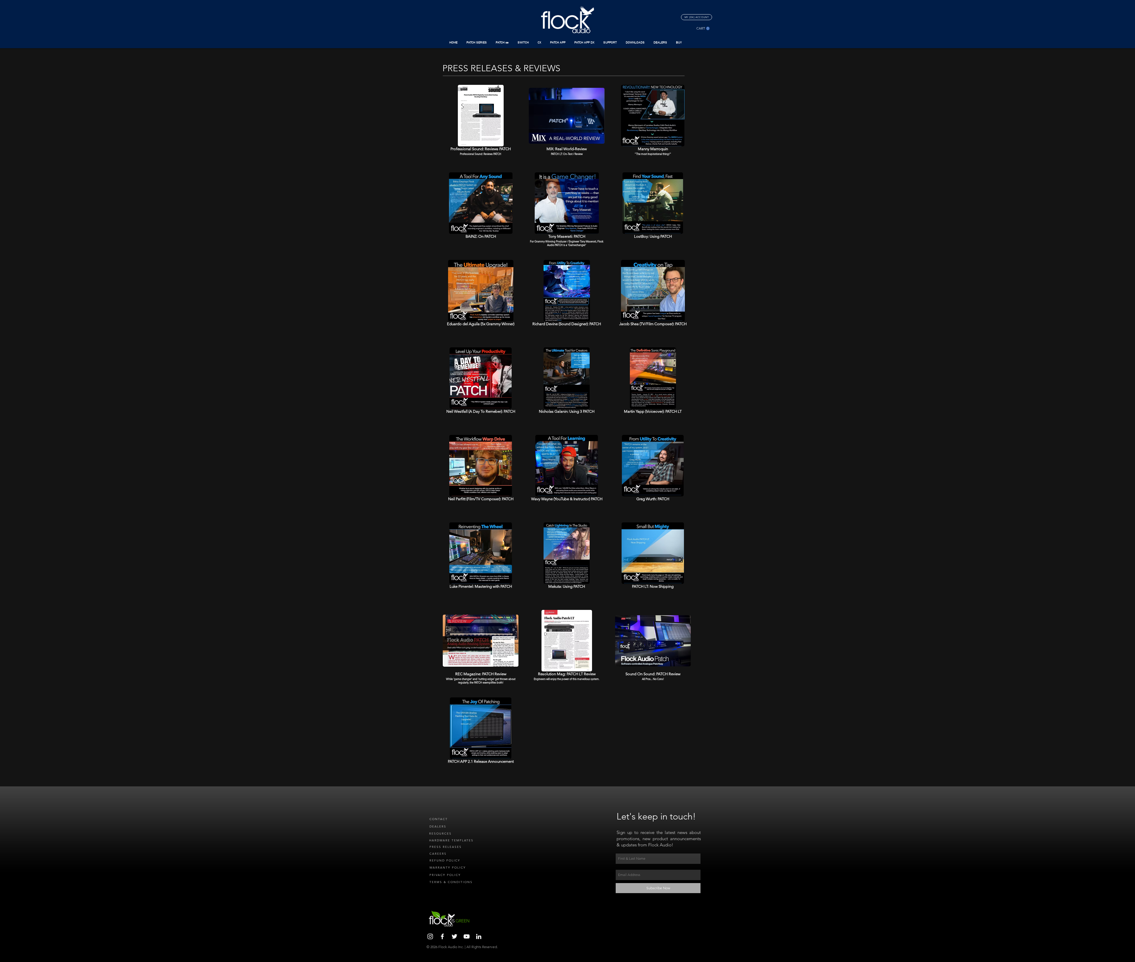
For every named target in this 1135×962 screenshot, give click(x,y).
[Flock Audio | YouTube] (466, 936)
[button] (476, 42)
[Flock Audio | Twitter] (454, 936)
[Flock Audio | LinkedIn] (478, 936)
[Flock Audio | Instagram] (430, 936)
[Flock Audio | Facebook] (442, 936)
